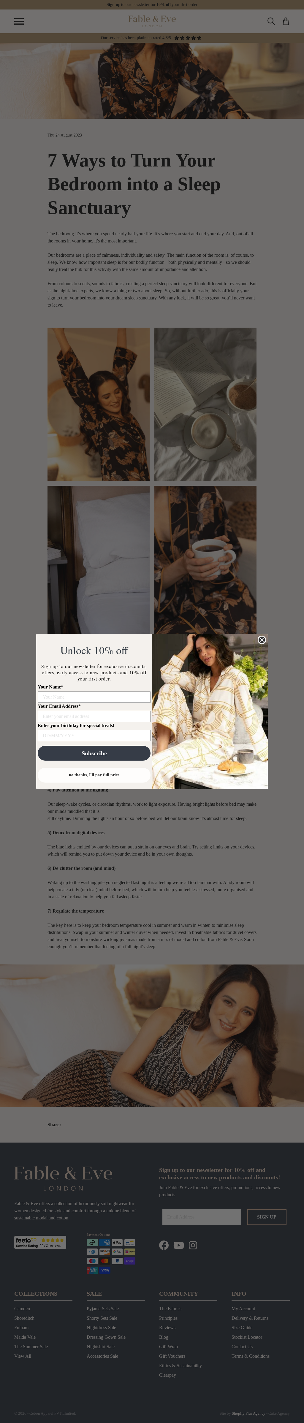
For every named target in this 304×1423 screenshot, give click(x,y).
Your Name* (50, 686)
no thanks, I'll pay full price (94, 775)
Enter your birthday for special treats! (76, 725)
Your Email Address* (59, 706)
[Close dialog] (261, 639)
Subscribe (94, 753)
